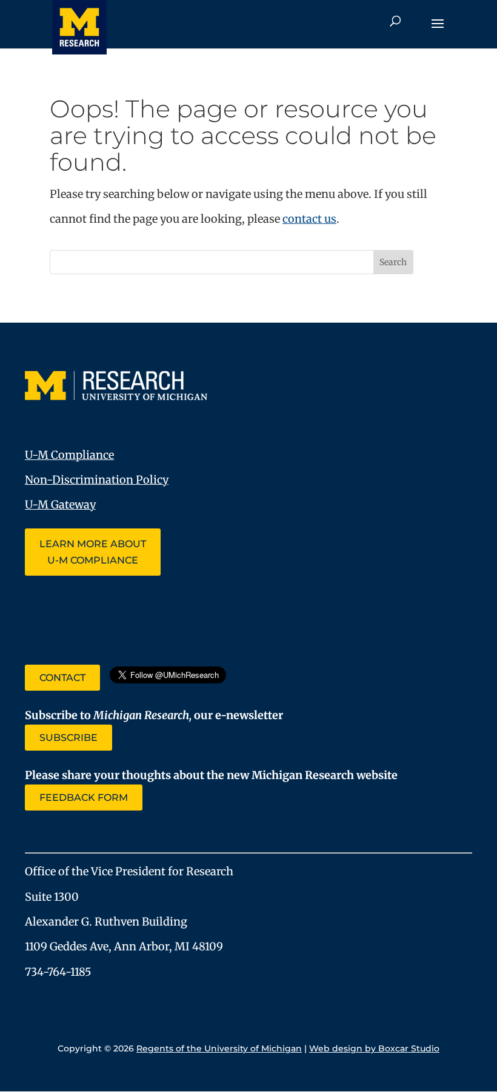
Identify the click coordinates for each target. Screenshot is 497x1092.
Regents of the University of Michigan (219, 1048)
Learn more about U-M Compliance (92, 552)
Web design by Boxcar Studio (374, 1048)
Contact (62, 677)
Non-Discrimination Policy (96, 480)
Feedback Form (83, 797)
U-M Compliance (69, 455)
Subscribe (68, 737)
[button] (437, 31)
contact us (309, 219)
